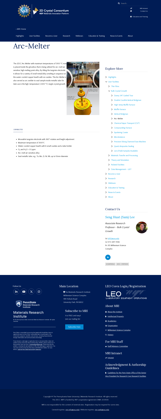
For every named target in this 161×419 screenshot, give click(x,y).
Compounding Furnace (123, 128)
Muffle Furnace (120, 109)
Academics (112, 321)
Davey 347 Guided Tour (123, 96)
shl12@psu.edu (113, 239)
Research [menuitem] (66, 36)
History (110, 335)
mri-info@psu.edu (72, 410)
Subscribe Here (74, 327)
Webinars (112, 183)
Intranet (111, 358)
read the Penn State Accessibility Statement (29, 349)
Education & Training (116, 188)
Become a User (114, 174)
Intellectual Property (116, 316)
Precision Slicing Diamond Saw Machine (130, 142)
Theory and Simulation (120, 160)
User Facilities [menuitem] (34, 36)
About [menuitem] (130, 36)
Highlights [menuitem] (20, 36)
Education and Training (140, 16)
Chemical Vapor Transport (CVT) (127, 123)
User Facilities (113, 82)
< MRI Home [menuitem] (21, 29)
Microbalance (119, 137)
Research (112, 178)
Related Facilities (117, 165)
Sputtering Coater (121, 132)
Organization (113, 326)
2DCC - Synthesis (122, 264)
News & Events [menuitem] (116, 36)
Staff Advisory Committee (118, 346)
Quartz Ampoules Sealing (124, 146)
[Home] (27, 304)
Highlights (112, 77)
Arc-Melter (118, 119)
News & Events (114, 192)
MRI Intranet (144, 8)
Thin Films (115, 86)
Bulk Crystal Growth (119, 91)
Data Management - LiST (121, 169)
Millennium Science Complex (119, 330)
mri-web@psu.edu (102, 410)
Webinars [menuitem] (79, 36)
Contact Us (144, 11)
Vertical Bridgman (121, 114)
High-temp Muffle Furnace (124, 105)
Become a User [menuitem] (51, 36)
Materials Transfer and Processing (124, 155)
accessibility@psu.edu (36, 344)
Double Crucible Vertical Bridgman (127, 100)
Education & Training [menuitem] (97, 36)
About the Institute (115, 312)
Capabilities (18, 130)
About (110, 197)
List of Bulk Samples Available (126, 151)
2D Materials (110, 264)
